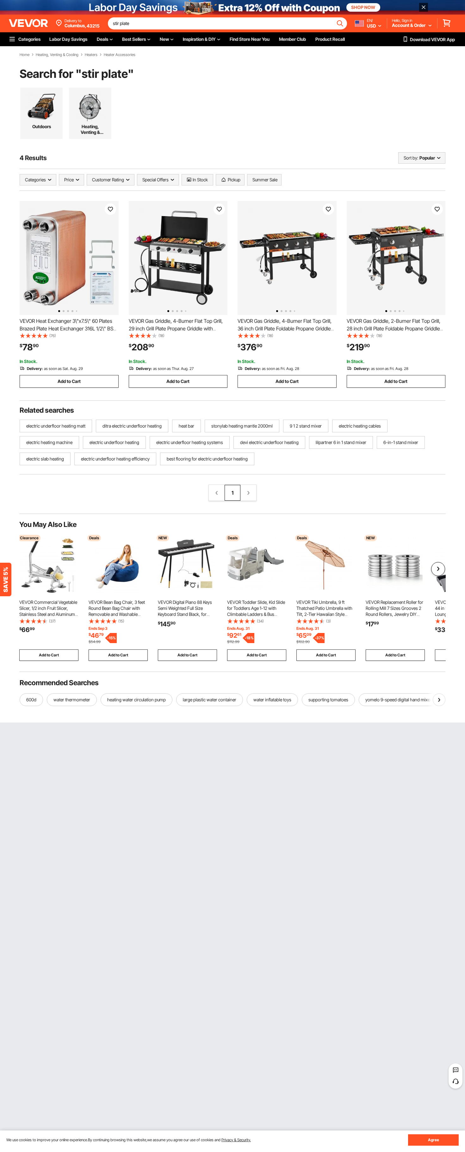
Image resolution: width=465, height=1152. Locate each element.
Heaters (91, 55)
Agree (433, 1139)
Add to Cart (69, 381)
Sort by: (411, 157)
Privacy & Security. (236, 1139)
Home (24, 55)
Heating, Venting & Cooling (57, 55)
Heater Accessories (119, 55)
